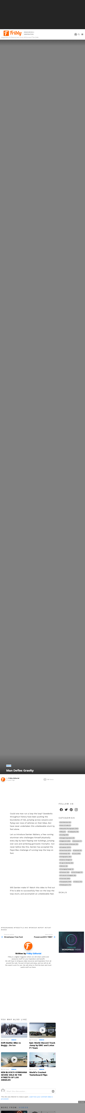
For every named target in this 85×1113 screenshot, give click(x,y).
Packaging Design (67, 869)
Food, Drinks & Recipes (69, 844)
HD (27, 927)
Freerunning (7, 927)
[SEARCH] (79, 34)
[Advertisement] (42, 14)
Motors (64, 866)
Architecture (66, 822)
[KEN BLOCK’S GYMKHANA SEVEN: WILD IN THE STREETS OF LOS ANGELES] (14, 1059)
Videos (13, 1040)
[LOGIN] (75, 34)
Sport (41, 927)
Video (4, 930)
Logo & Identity (67, 863)
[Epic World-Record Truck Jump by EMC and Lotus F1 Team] (42, 1030)
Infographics (66, 856)
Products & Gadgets (68, 875)
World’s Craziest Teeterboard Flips (38, 1073)
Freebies (66, 847)
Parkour (33, 927)
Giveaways (65, 853)
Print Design (77, 872)
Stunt (48, 927)
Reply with (53, 1091)
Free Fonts (66, 850)
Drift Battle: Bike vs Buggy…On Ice (11, 1044)
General (77, 850)
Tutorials (65, 878)
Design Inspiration (67, 838)
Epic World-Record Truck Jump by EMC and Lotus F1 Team (42, 1045)
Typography (66, 881)
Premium (65, 872)
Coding (64, 835)
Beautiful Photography (69, 828)
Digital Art (65, 841)
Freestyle (19, 927)
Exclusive (77, 841)
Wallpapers (66, 885)
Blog (63, 831)
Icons (76, 853)
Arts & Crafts (65, 825)
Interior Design (66, 860)
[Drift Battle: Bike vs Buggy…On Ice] (14, 1030)
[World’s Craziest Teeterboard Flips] (42, 1059)
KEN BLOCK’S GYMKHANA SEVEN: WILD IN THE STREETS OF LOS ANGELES (14, 1076)
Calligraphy (73, 831)
